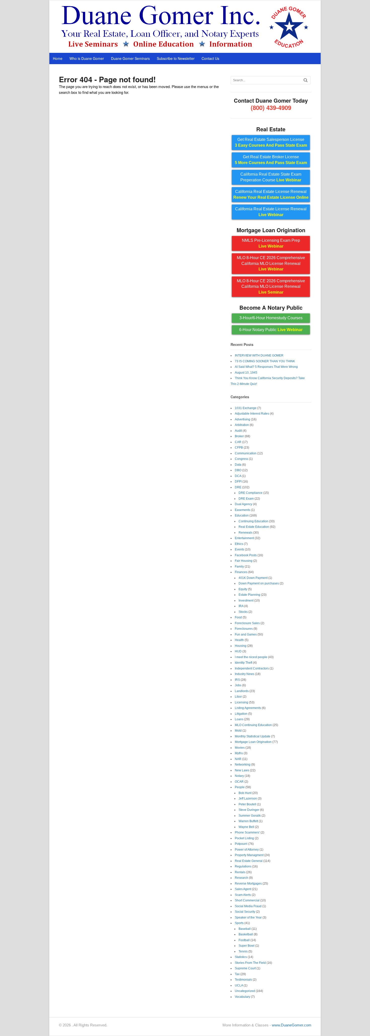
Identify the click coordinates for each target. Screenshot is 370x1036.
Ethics (239, 544)
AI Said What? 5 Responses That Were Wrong (266, 367)
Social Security (245, 911)
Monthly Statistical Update (252, 736)
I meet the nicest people (251, 657)
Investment (246, 600)
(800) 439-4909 (271, 107)
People (240, 787)
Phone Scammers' (247, 832)
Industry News (244, 674)
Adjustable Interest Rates (252, 413)
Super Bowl (246, 945)
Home (57, 58)
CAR (238, 442)
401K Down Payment (253, 578)
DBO (238, 470)
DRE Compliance (251, 493)
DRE (238, 487)
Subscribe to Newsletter (176, 58)
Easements (242, 510)
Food (238, 617)
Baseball (245, 929)
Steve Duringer (249, 810)
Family (239, 566)
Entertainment (244, 538)
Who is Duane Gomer (86, 58)
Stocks (243, 612)
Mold (238, 730)
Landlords (242, 691)
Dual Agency (243, 504)
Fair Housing (243, 561)
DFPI (238, 481)
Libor (238, 696)
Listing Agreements (248, 708)
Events (239, 549)
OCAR (239, 781)
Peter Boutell (247, 804)
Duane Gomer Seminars (130, 58)
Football (244, 940)
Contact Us (210, 58)
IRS (237, 680)
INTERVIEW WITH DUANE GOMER (259, 355)
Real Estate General (249, 861)
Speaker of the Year (248, 917)
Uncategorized (245, 991)
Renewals (245, 532)
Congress (241, 459)
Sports (239, 923)
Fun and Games (246, 634)
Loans (239, 719)
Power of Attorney (247, 849)
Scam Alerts (243, 895)
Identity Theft (243, 662)
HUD (238, 651)
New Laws (242, 770)
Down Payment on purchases (259, 583)
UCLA (239, 985)
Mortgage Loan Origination (253, 742)
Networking (242, 764)
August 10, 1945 (246, 372)
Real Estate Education (254, 527)
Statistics (241, 957)
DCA (238, 476)
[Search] (306, 80)
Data (238, 464)
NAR (238, 759)
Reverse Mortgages (248, 883)
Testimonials (243, 979)
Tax (237, 974)
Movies (240, 747)
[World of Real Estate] (185, 47)
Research (241, 878)
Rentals (240, 872)
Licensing (241, 702)
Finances (241, 572)
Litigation (241, 713)
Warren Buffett (248, 821)
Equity (243, 589)
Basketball (246, 934)
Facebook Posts (246, 555)
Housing (240, 646)
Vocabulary (242, 997)
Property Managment (249, 855)
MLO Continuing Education (253, 725)
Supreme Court (245, 968)
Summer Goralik (250, 815)
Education (242, 515)
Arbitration (242, 425)
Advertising (242, 419)
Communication (245, 453)
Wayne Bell (246, 827)
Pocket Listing (244, 838)
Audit (238, 430)
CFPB (239, 447)
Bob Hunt (245, 793)
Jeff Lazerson (248, 798)
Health (239, 640)
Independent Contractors (252, 668)
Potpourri (241, 844)
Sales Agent (243, 889)
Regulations (243, 866)
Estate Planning (249, 594)
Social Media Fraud (248, 906)
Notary (239, 776)
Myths (239, 753)
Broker (239, 436)
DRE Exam (246, 498)
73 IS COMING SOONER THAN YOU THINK (265, 361)
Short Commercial (247, 900)
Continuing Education (253, 521)
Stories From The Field (250, 963)
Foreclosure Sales (247, 623)
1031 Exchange (245, 408)
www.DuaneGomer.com (291, 1025)
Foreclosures (244, 628)
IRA (241, 606)
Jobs (238, 685)
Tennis (243, 951)
